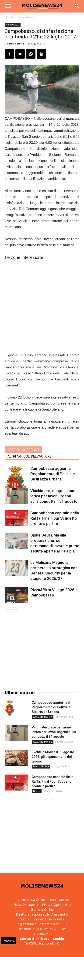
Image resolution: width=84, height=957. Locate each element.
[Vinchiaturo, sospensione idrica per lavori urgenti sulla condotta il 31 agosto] (16, 496)
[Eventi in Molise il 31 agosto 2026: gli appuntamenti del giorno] (16, 758)
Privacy (43, 938)
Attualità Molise (42, 717)
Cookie (58, 938)
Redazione (16, 43)
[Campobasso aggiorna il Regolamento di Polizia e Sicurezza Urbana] (16, 483)
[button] (77, 6)
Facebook (46, 943)
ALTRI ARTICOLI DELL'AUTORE (29, 456)
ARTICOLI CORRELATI (23, 450)
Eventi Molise (41, 766)
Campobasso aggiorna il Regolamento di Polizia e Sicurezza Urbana (52, 473)
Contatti (27, 938)
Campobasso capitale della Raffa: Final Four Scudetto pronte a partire (54, 518)
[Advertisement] (42, 305)
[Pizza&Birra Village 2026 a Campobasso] (16, 595)
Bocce (36, 791)
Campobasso (26, 17)
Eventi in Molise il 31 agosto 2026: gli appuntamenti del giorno (53, 756)
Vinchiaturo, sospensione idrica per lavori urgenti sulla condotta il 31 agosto (53, 496)
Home (9, 17)
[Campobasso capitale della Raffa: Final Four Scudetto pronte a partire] (16, 518)
